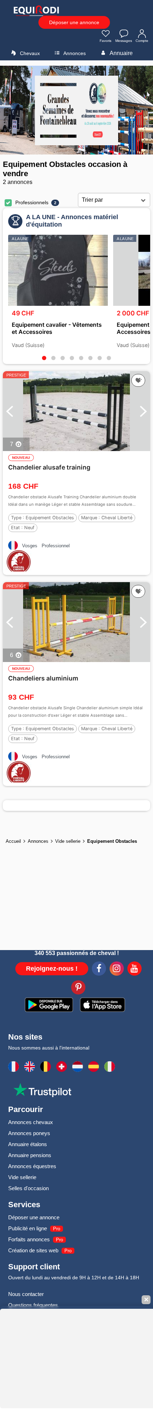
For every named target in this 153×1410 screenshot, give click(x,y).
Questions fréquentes (33, 1305)
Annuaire (121, 53)
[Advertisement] (76, 898)
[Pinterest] (78, 988)
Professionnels (31, 202)
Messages (123, 41)
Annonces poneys (29, 1133)
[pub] (76, 110)
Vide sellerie (22, 1177)
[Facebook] (99, 969)
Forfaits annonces (29, 1239)
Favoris (105, 41)
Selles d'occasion (28, 1188)
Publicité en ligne (27, 1228)
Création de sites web (33, 1250)
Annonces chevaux (30, 1122)
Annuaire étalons (27, 1144)
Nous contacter (26, 1294)
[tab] (44, 358)
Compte (142, 41)
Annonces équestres (32, 1166)
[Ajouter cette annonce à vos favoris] (138, 380)
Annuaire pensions (29, 1155)
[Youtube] (134, 969)
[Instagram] (117, 969)
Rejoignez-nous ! (52, 968)
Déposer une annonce (74, 22)
